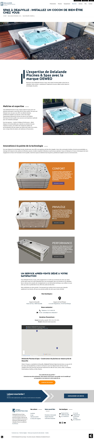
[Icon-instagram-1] (62, 423)
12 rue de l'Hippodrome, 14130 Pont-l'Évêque (60, 303)
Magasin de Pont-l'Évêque (59, 302)
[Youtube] (65, 423)
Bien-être (74, 3)
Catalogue (85, 0)
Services (80, 3)
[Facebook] (60, 423)
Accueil (4, 15)
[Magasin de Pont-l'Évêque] (59, 298)
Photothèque (77, 0)
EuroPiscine (15, 423)
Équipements (67, 3)
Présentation (53, 3)
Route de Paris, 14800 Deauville (34, 303)
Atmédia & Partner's (45, 436)
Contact (91, 0)
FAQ (85, 3)
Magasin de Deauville (34, 302)
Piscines (60, 3)
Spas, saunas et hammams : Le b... (14, 15)
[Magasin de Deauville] (34, 298)
